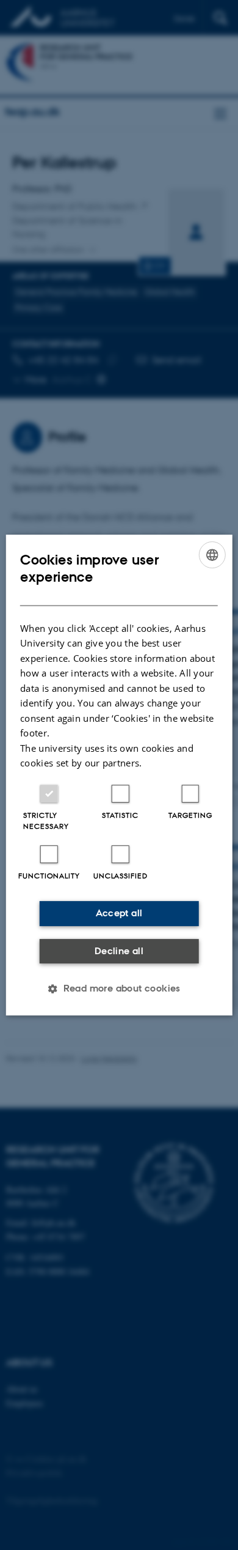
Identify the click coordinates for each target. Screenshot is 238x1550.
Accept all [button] (119, 913)
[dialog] (119, 775)
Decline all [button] (119, 951)
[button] (119, 988)
